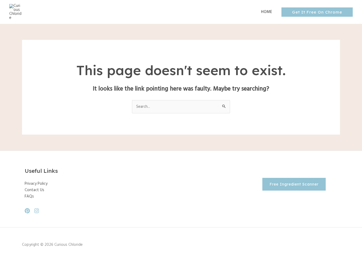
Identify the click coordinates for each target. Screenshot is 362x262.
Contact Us (34, 190)
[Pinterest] (27, 210)
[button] (317, 12)
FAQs (29, 196)
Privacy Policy (36, 184)
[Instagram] (36, 210)
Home (266, 12)
